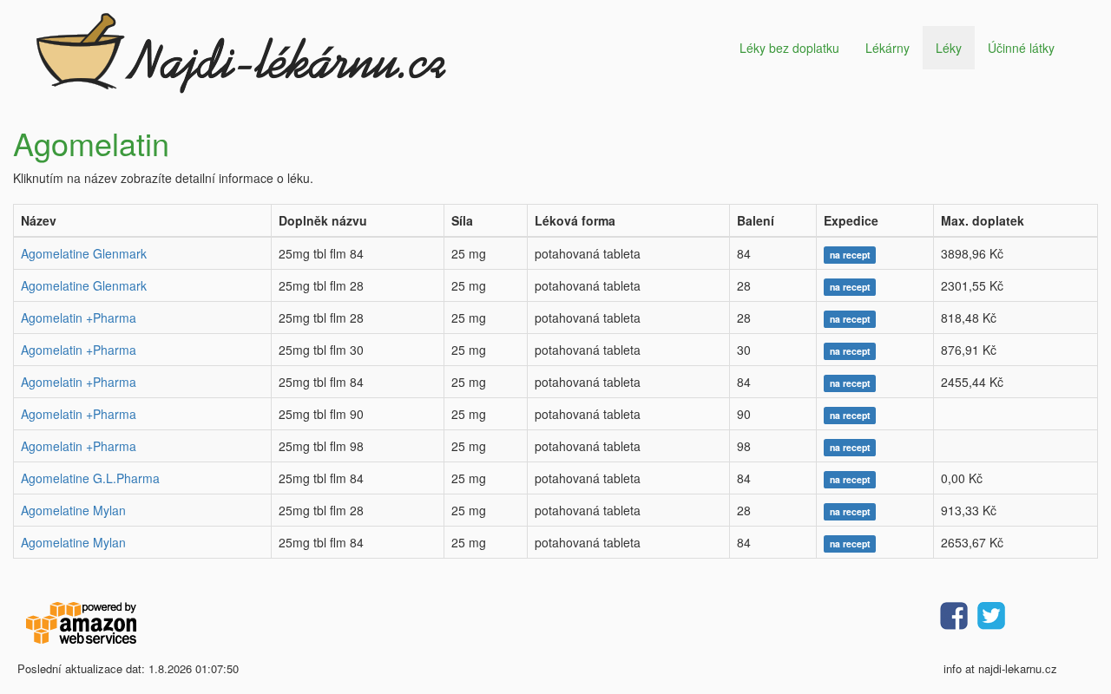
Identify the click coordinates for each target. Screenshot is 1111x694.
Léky (949, 47)
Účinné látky (1021, 47)
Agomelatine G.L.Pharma (90, 478)
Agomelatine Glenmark (84, 253)
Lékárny (887, 47)
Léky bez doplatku (789, 47)
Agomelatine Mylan (73, 510)
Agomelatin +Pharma (78, 317)
